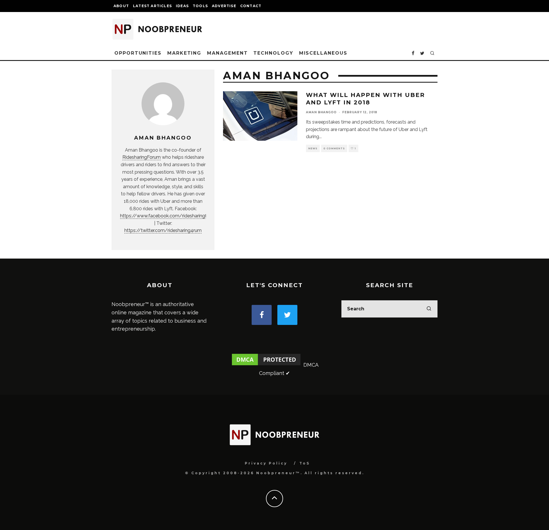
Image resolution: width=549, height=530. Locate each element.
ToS (304, 463)
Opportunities (138, 53)
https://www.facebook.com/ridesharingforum (169, 216)
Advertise (224, 6)
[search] (428, 308)
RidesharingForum (141, 157)
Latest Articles (152, 6)
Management (227, 53)
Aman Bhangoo (321, 112)
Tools (200, 6)
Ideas (182, 6)
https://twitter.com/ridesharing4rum (163, 230)
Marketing (184, 53)
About (121, 6)
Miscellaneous (323, 53)
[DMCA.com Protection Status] (266, 365)
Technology (273, 53)
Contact (250, 6)
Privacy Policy (266, 463)
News (312, 148)
